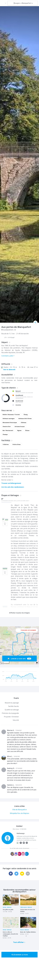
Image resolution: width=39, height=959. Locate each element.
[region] (19, 645)
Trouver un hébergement (11, 483)
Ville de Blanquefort (19, 810)
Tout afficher (18, 942)
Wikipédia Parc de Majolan (19, 813)
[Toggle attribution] (37, 663)
